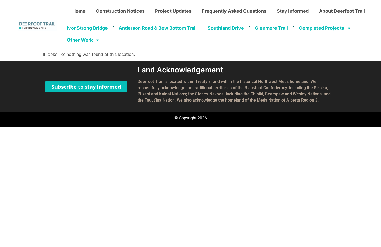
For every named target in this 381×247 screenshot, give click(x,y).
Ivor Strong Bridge (87, 28)
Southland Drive (226, 28)
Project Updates (173, 11)
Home (79, 11)
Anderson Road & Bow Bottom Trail (158, 28)
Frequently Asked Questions (234, 11)
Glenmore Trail (271, 28)
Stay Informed (293, 11)
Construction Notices (120, 11)
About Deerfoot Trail (342, 11)
